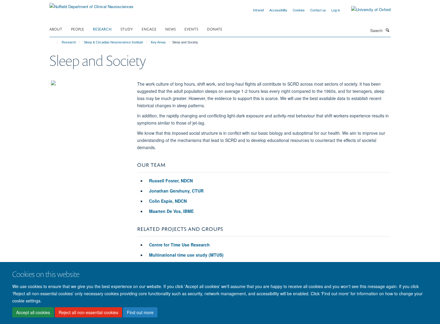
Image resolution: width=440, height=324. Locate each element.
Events (191, 28)
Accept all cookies (33, 312)
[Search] (387, 30)
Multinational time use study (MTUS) (186, 255)
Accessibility (278, 9)
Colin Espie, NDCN (168, 201)
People (77, 28)
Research (102, 28)
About (55, 28)
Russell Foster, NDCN (171, 181)
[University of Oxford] (366, 9)
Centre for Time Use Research (179, 245)
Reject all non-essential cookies (88, 312)
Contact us (318, 9)
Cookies (299, 9)
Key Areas (158, 42)
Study (126, 28)
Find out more (140, 312)
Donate (214, 28)
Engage (149, 28)
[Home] (54, 42)
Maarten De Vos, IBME (171, 211)
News (170, 28)
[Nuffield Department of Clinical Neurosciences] (91, 4)
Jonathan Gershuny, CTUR (176, 191)
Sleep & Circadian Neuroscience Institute (113, 42)
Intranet (258, 9)
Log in (335, 9)
